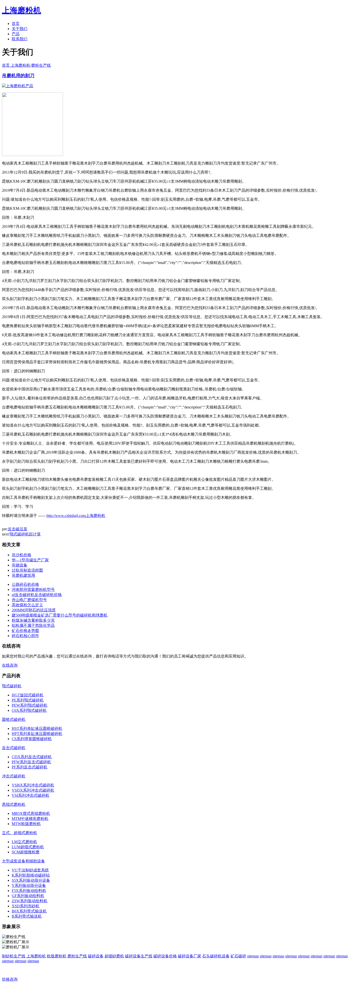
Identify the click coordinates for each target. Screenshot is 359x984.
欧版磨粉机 (56, 956)
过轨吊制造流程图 (27, 570)
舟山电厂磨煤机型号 (29, 600)
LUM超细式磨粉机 (28, 847)
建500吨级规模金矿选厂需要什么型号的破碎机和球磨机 (59, 615)
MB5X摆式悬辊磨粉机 (31, 813)
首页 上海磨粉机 (16, 65)
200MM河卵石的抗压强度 (34, 610)
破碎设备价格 (165, 956)
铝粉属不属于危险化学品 (33, 625)
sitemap (253, 956)
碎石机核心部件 (25, 636)
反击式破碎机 (13, 748)
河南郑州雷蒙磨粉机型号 (33, 589)
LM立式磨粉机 (24, 842)
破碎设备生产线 (138, 956)
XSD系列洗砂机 (25, 906)
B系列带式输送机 (27, 916)
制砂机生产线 (13, 956)
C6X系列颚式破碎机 (29, 710)
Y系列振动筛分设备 (29, 885)
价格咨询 (10, 979)
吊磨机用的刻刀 (18, 75)
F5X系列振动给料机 (29, 891)
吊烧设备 (19, 565)
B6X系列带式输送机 (29, 911)
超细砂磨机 (114, 956)
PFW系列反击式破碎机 (31, 762)
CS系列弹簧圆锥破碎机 (32, 739)
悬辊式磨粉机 (13, 804)
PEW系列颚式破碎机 (29, 705)
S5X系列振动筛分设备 (31, 880)
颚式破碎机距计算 (25, 534)
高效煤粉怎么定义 (27, 605)
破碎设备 (96, 956)
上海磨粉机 (36, 956)
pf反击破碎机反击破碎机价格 (37, 595)
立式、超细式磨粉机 (19, 833)
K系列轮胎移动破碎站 (31, 875)
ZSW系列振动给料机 (29, 901)
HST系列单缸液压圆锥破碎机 (37, 728)
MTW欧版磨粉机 (26, 824)
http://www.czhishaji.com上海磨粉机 (75, 515)
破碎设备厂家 (189, 956)
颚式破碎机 (11, 686)
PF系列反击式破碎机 (29, 767)
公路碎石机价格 (25, 584)
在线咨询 (10, 665)
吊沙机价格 (21, 555)
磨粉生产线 (41, 65)
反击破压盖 (17, 529)
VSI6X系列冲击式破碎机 (33, 785)
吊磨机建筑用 (23, 575)
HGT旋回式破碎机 (27, 695)
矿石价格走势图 (25, 630)
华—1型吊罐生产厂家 (30, 560)
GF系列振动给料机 (28, 896)
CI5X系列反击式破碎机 (32, 757)
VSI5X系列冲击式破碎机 (33, 790)
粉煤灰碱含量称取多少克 (33, 620)
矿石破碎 (238, 956)
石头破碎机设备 (216, 956)
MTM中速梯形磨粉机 (30, 819)
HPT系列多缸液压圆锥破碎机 (37, 734)
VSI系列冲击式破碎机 (30, 795)
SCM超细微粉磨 (26, 852)
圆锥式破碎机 (13, 719)
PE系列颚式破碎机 (28, 700)
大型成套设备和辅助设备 (23, 861)
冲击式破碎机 (13, 776)
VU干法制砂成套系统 (30, 870)
